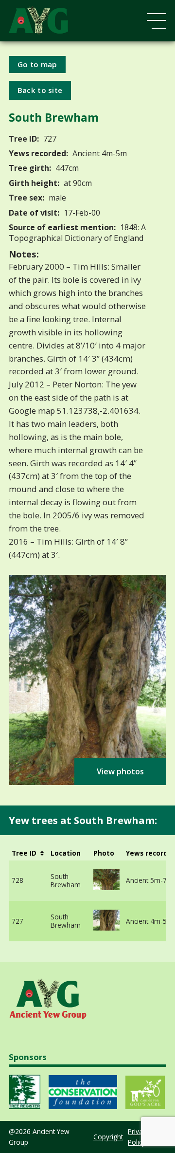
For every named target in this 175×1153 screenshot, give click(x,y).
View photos (120, 771)
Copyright (108, 1136)
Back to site (40, 90)
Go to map (37, 64)
